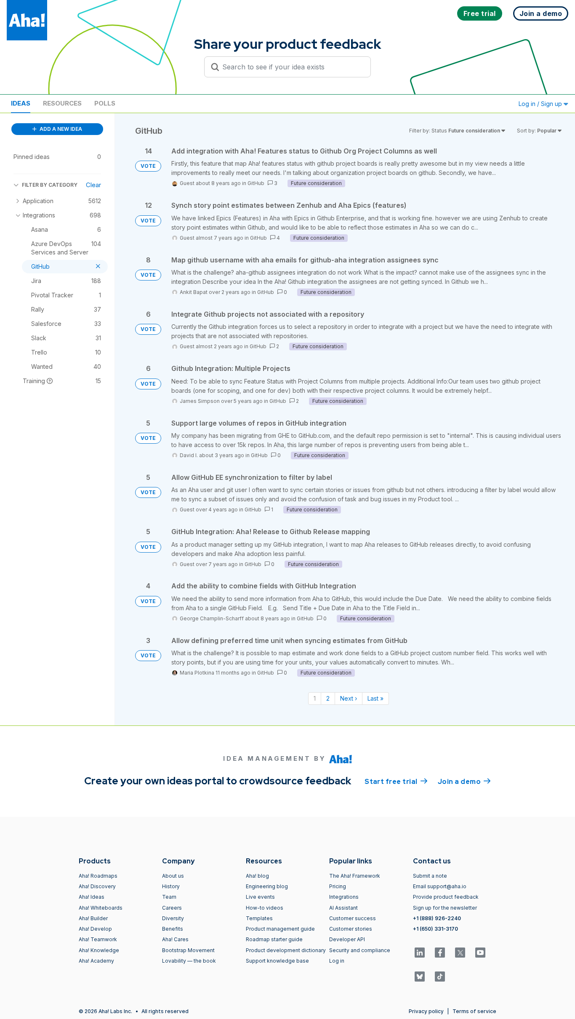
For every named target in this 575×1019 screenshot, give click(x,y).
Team (169, 897)
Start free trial (396, 781)
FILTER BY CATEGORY (49, 185)
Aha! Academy (96, 961)
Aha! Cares (175, 939)
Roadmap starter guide (274, 939)
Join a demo (464, 781)
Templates (259, 918)
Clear (93, 185)
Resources (62, 103)
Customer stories (350, 929)
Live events (260, 897)
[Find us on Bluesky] (419, 976)
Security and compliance (359, 950)
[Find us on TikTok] (440, 976)
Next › (348, 698)
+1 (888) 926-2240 (437, 918)
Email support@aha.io (439, 886)
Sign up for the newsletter (445, 908)
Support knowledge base (277, 961)
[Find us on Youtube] (480, 952)
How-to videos (264, 908)
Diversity (173, 918)
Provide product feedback (446, 897)
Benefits (172, 929)
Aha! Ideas (91, 897)
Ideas (20, 103)
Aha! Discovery (97, 886)
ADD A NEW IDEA (60, 129)
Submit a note (430, 876)
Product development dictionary (286, 950)
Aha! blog (257, 876)
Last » (375, 698)
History (171, 886)
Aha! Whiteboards (100, 908)
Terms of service (474, 1011)
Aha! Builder (93, 918)
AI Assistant (343, 908)
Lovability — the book (189, 961)
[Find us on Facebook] (440, 952)
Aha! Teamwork (98, 939)
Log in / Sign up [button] (541, 103)
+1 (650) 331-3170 (435, 929)
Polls (104, 103)
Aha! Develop (95, 929)
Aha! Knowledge (99, 950)
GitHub (256, 183)
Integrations (344, 897)
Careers (172, 908)
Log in (336, 961)
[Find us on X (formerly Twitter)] (460, 952)
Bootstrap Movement (188, 950)
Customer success (352, 918)
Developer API (347, 939)
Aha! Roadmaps (98, 876)
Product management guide (280, 929)
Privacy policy (426, 1011)
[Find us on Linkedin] (419, 952)
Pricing (337, 886)
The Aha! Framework (354, 876)
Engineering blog (267, 886)
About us (173, 876)
